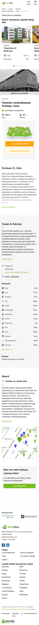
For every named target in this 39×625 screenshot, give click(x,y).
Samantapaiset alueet (19, 144)
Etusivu (4, 9)
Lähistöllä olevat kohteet (20, 151)
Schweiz (23, 574)
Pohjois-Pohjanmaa (7, 11)
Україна (23, 577)
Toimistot (18, 9)
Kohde (11, 9)
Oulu (17, 11)
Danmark (5, 567)
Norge (4, 574)
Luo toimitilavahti (8, 553)
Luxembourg (6, 588)
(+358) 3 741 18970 (8, 539)
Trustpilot (5, 503)
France (4, 598)
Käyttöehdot (21, 609)
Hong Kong (24, 584)
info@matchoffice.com (9, 537)
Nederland (6, 581)
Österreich (23, 570)
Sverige (5, 570)
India (21, 591)
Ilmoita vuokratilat (27, 553)
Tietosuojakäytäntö (8, 609)
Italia (21, 567)
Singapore (24, 588)
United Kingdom (8, 591)
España (5, 595)
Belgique (5, 584)
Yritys (4, 556)
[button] (28, 28)
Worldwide (24, 595)
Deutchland (6, 577)
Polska (22, 581)
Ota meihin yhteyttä (27, 556)
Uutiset (4, 560)
